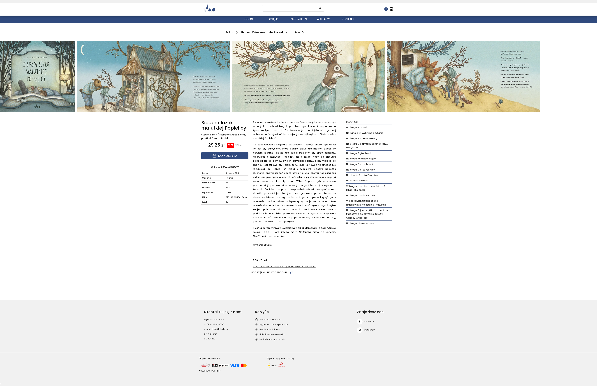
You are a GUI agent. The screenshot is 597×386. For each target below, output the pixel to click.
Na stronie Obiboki (357, 180)
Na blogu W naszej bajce (361, 158)
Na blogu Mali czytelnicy (360, 169)
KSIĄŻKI (273, 19)
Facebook (369, 321)
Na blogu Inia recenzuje (360, 223)
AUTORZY (323, 19)
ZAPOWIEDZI (298, 19)
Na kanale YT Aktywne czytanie (364, 133)
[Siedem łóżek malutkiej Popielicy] (153, 76)
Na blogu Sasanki (356, 127)
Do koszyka (227, 156)
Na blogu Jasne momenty (361, 138)
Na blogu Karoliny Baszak (361, 195)
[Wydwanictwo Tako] (229, 8)
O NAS (248, 19)
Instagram (369, 330)
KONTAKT (348, 19)
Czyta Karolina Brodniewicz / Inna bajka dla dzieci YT (284, 266)
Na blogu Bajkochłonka (359, 153)
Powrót (300, 32)
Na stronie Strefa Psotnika (362, 175)
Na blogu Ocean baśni (359, 164)
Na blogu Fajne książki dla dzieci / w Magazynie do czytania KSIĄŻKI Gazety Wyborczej (367, 213)
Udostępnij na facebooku (269, 272)
